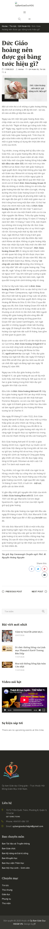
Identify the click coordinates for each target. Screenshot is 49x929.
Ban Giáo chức (8, 848)
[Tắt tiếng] (40, 710)
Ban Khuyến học (9, 858)
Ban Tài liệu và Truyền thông (16, 843)
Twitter (38, 569)
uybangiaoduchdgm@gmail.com (27, 826)
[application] (24, 700)
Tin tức (12, 26)
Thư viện (6, 903)
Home (5, 26)
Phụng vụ (6, 898)
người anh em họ (13, 353)
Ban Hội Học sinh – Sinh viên (16, 868)
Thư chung (7, 889)
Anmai (20, 69)
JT (35, 924)
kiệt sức (37, 483)
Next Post (37, 591)
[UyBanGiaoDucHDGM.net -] (24, 4)
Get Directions (13, 816)
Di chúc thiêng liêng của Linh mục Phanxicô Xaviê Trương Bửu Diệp (30, 650)
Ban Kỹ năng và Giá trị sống (15, 853)
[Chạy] (5, 710)
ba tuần (38, 517)
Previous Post (14, 591)
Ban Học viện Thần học (13, 863)
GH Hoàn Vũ (24, 26)
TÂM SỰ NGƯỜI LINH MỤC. (29, 631)
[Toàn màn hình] (44, 710)
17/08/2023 (9, 69)
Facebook (32, 569)
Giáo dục (6, 894)
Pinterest (44, 569)
